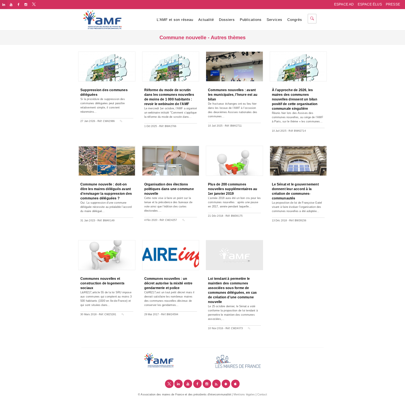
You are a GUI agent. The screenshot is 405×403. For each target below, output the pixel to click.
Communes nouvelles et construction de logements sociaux (102, 283)
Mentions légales (244, 394)
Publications (251, 20)
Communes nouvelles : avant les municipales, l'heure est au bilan (232, 94)
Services (274, 20)
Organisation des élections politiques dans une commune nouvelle (169, 189)
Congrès (294, 20)
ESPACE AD (344, 4)
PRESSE (393, 4)
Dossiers (227, 20)
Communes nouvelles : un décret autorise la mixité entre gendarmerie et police (168, 283)
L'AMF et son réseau (175, 20)
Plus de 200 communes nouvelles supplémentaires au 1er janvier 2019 (232, 189)
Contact (262, 394)
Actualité (206, 20)
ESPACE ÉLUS (370, 4)
